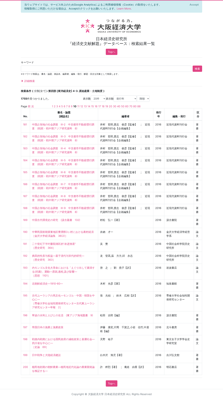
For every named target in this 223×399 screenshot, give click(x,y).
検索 (197, 68)
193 (25, 267)
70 (130, 106)
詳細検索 (29, 81)
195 (25, 295)
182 (25, 136)
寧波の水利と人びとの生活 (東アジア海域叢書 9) (62, 315)
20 (110, 106)
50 (122, 106)
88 (139, 106)
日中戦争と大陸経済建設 (46, 355)
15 (92, 106)
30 (114, 106)
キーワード (27, 62)
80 (134, 106)
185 (25, 172)
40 (118, 106)
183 (25, 148)
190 (25, 232)
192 (25, 255)
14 (89, 106)
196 (25, 315)
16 (96, 106)
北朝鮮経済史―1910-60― (47, 283)
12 (81, 106)
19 (106, 106)
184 (25, 160)
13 (85, 106)
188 (25, 208)
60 (126, 106)
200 (25, 367)
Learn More (124, 8)
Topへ (111, 51)
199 (25, 355)
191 (25, 243)
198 (25, 339)
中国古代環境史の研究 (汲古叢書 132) (56, 220)
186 (25, 184)
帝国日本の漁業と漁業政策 (47, 327)
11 (78, 106)
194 (25, 283)
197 (25, 327)
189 (25, 220)
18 (103, 106)
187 (25, 196)
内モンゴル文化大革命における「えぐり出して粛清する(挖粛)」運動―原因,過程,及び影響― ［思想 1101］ (63, 271)
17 (99, 106)
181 (25, 124)
